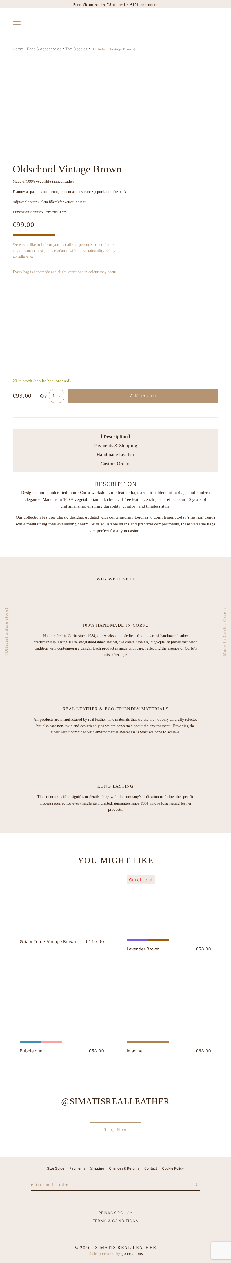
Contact (150, 1168)
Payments (77, 1168)
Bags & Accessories (44, 49)
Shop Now (115, 1129)
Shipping (97, 1168)
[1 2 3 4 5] (56, 396)
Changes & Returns (124, 1168)
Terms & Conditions (115, 1220)
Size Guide (55, 1168)
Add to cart (143, 396)
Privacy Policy (115, 1212)
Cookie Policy (173, 1168)
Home (18, 49)
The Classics (76, 49)
